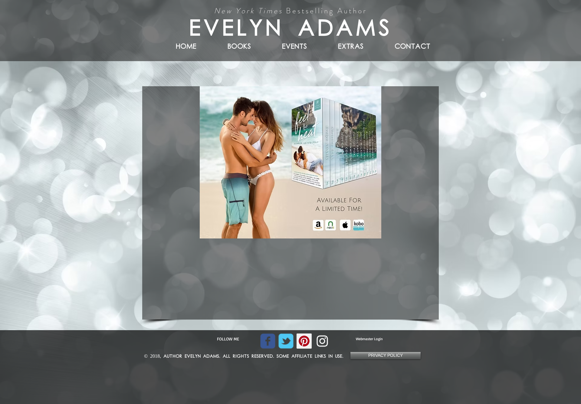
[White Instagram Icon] (322, 341)
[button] (338, 45)
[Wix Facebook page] (267, 341)
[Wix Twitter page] (286, 341)
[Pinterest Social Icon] (304, 341)
